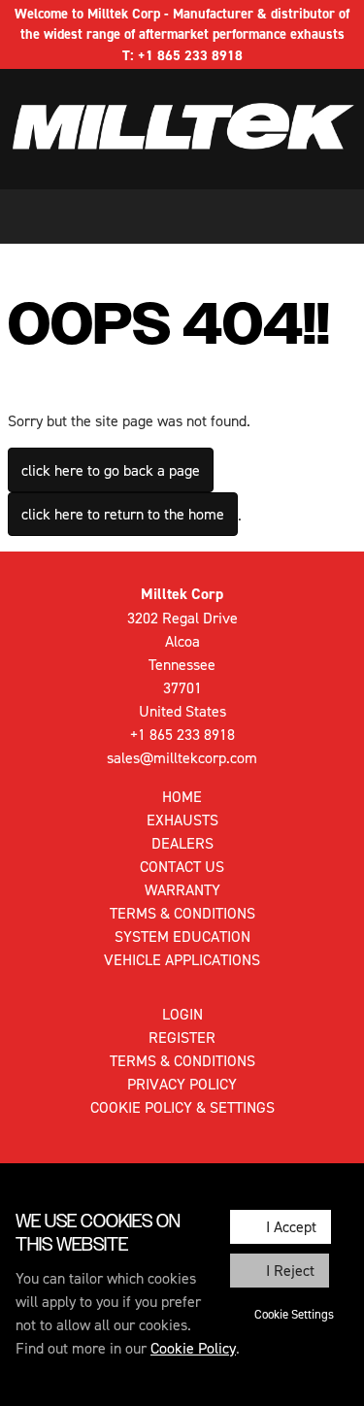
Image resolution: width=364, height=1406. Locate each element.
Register (182, 1037)
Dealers (182, 843)
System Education (182, 936)
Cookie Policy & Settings (182, 1107)
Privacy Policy (182, 1083)
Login (182, 1013)
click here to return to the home (122, 513)
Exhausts (182, 819)
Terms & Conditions (182, 912)
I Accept (291, 1226)
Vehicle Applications (182, 959)
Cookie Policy (193, 1347)
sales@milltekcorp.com (182, 757)
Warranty (182, 889)
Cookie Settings (294, 1314)
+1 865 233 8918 (190, 55)
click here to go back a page (110, 470)
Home (182, 796)
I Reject (290, 1270)
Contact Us (182, 866)
